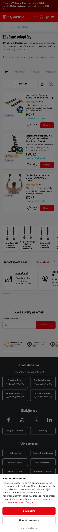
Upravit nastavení (29, 520)
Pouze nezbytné (29, 528)
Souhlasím (29, 510)
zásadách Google (24, 502)
